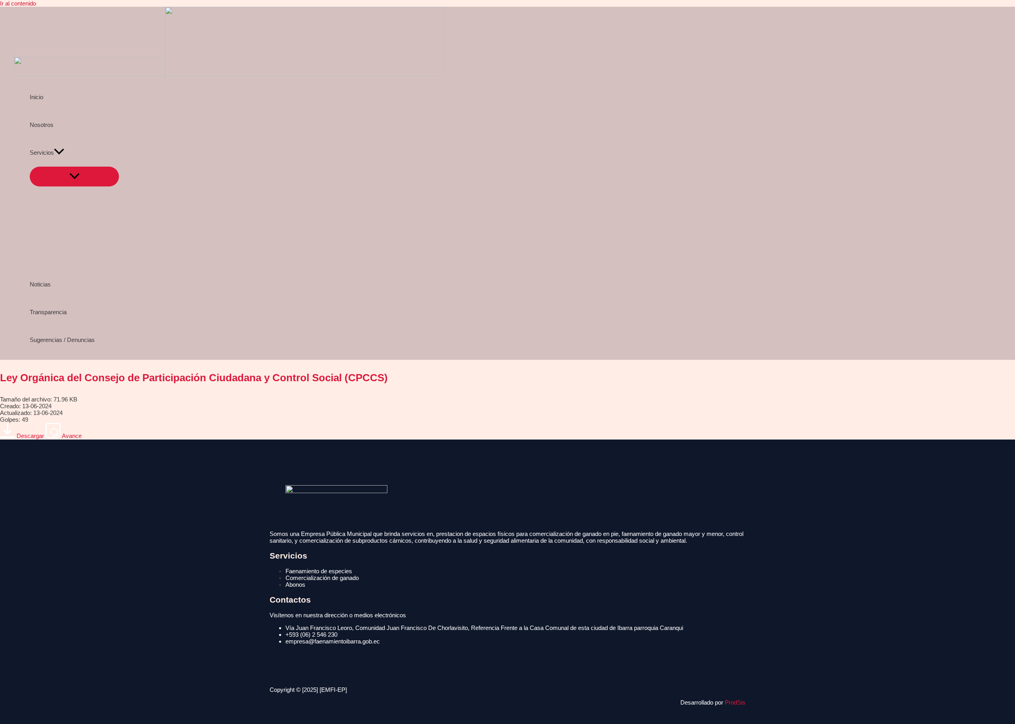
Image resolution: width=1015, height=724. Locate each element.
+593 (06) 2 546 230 (311, 634)
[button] (59, 153)
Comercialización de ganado (322, 577)
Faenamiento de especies (318, 571)
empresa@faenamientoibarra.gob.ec (332, 641)
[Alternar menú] (74, 176)
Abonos (295, 584)
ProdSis (735, 702)
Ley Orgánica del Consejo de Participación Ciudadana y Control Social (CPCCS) (194, 378)
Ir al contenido (18, 3)
